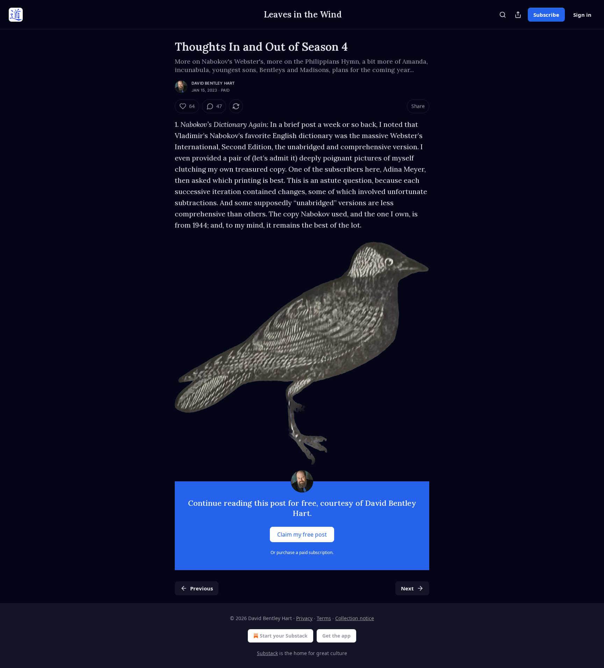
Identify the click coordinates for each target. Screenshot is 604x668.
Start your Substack (284, 635)
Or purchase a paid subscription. (302, 552)
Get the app (336, 635)
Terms (324, 618)
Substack (267, 653)
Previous (201, 588)
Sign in (582, 14)
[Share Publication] (518, 15)
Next (407, 588)
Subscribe (546, 14)
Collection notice (354, 618)
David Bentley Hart (213, 83)
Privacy (304, 618)
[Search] (503, 15)
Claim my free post (302, 534)
